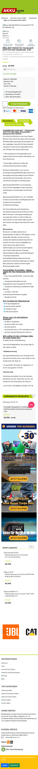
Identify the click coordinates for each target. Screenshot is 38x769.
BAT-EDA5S (8, 386)
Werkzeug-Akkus (7, 690)
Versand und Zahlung (8, 669)
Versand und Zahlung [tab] (14, 124)
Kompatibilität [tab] (24, 121)
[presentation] (31, 396)
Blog (3, 679)
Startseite (4, 18)
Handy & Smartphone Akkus (10, 693)
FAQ (3, 666)
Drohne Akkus (6, 703)
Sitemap (4, 676)
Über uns (5, 663)
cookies (4, 765)
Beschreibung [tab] (8, 121)
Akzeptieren (14, 765)
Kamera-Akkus (6, 700)
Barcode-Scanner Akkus (9, 697)
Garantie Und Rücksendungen (11, 672)
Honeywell (33, 18)
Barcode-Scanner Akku (18, 18)
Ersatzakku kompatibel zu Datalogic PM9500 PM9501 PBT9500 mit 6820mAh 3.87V (18, 409)
